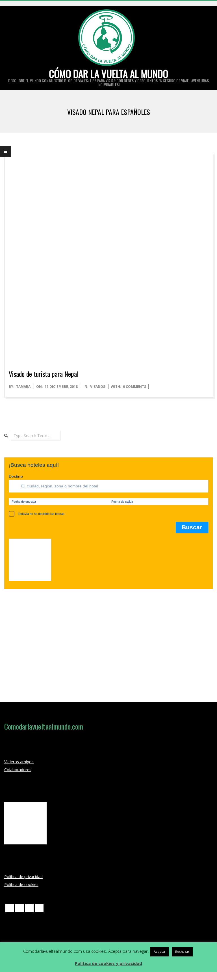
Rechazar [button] (182, 951)
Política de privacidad (23, 876)
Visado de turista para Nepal (44, 374)
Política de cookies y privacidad (108, 963)
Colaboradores (17, 769)
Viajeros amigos (19, 761)
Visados (97, 386)
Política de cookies (21, 884)
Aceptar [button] (160, 951)
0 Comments (134, 386)
